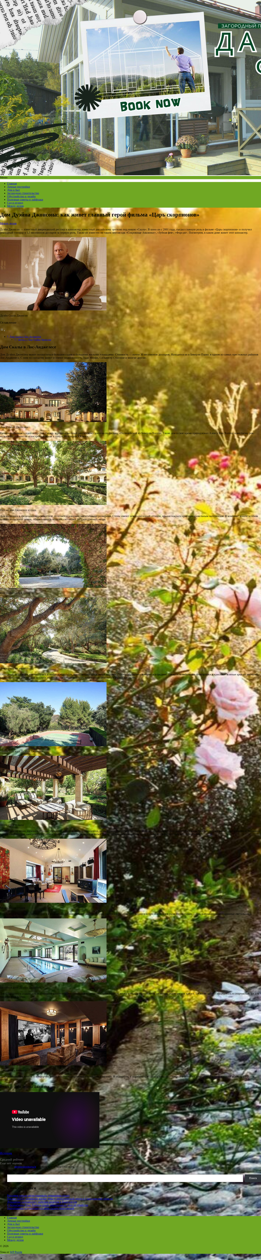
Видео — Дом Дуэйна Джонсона (34, 339)
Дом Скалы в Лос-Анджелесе (25, 336)
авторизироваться (25, 1166)
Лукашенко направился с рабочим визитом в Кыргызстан (42, 1201)
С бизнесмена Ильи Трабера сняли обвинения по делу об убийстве (47, 1205)
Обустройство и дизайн (21, 196)
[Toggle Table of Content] (2, 330)
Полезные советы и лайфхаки (25, 199)
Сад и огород (15, 202)
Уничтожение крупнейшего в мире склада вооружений (40, 1208)
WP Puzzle (16, 1252)
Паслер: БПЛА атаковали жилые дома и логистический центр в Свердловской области (60, 1198)
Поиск (11, 1172)
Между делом (15, 205)
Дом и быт (13, 189)
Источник (6, 1153)
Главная (12, 183)
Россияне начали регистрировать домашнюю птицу (38, 1195)
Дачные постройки (18, 186)
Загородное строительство (23, 193)
